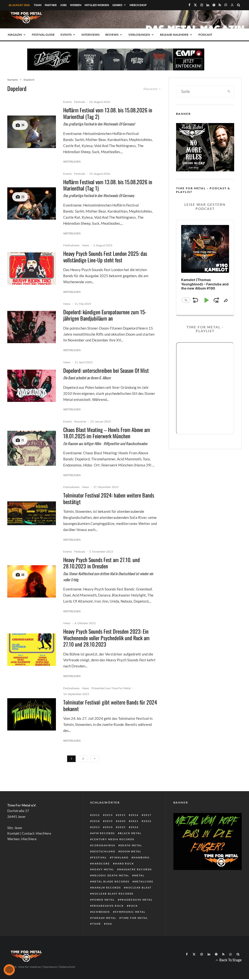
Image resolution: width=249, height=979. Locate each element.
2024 (109, 827)
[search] (229, 91)
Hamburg (141, 857)
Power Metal (103, 899)
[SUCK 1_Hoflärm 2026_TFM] (31, 132)
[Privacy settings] (9, 969)
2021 (135, 821)
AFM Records (103, 833)
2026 (135, 827)
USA (109, 923)
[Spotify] (214, 5)
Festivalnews (71, 245)
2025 (122, 827)
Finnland (120, 857)
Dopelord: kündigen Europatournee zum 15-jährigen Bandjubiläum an (104, 315)
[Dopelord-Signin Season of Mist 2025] (31, 386)
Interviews (90, 34)
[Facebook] (189, 5)
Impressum (50, 967)
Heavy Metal (103, 869)
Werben (75, 5)
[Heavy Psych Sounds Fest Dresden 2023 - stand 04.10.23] (31, 649)
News (85, 245)
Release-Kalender (174, 34)
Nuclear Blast (138, 887)
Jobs (63, 5)
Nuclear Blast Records (112, 893)
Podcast (205, 34)
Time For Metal (134, 917)
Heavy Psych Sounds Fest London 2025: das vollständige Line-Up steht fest (105, 256)
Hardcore (101, 863)
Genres (117, 5)
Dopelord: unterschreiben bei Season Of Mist (106, 370)
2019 (109, 821)
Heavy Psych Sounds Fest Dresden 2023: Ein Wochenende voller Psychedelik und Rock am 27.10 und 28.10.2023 (106, 637)
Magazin (15, 34)
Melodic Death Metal (110, 875)
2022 (147, 821)
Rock (133, 905)
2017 (147, 814)
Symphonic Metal (130, 911)
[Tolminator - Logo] (31, 714)
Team (37, 5)
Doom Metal (130, 851)
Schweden (101, 911)
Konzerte (80, 421)
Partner (51, 5)
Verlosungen (139, 34)
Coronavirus (103, 845)
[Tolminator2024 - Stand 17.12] (31, 513)
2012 (96, 814)
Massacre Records (135, 869)
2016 (135, 814)
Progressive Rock (108, 905)
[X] (195, 5)
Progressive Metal (136, 899)
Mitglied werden (97, 5)
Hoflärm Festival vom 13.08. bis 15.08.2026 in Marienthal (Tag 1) (107, 185)
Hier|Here (43, 833)
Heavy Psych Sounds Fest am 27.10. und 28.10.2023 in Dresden (101, 562)
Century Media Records (113, 839)
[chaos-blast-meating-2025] (31, 448)
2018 (96, 821)
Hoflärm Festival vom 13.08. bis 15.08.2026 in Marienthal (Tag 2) (107, 113)
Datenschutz (67, 967)
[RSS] (220, 5)
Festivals (79, 102)
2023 (96, 827)
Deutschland (103, 851)
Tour (96, 923)
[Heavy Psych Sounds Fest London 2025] (31, 268)
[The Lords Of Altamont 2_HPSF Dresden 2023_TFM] (31, 581)
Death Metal (131, 845)
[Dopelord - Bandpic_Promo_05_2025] (31, 327)
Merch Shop (138, 5)
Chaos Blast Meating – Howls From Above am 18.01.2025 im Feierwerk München (106, 432)
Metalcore (143, 881)
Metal (139, 875)
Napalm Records (106, 887)
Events (66, 34)
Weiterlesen (71, 161)
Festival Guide (43, 34)
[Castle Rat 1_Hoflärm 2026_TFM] (31, 203)
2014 (109, 814)
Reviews (111, 34)
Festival (99, 857)
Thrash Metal (104, 917)
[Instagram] (202, 5)
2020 (122, 821)
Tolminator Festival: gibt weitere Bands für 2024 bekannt (110, 705)
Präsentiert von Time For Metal (111, 688)
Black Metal (131, 833)
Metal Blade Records (110, 881)
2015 (122, 814)
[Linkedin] (208, 5)
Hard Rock (124, 863)
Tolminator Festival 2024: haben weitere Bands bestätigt (108, 498)
